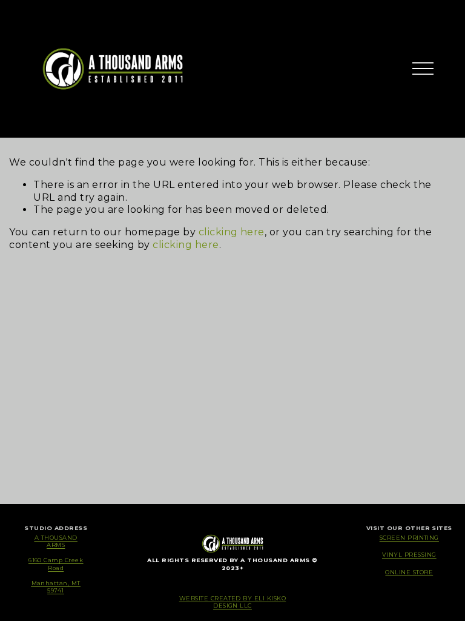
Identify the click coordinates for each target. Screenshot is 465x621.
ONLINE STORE (409, 572)
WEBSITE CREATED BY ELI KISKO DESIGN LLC (232, 602)
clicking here (232, 232)
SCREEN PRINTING (409, 537)
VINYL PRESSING (409, 554)
